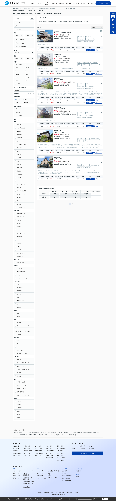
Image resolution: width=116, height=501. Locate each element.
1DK (17, 67)
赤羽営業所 (49, 453)
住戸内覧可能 (20, 392)
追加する (98, 50)
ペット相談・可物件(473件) (77, 432)
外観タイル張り (21, 262)
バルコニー (19, 230)
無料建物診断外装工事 (53, 471)
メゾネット (19, 223)
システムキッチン (21, 275)
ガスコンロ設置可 (21, 191)
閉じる (105, 499)
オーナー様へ (40, 471)
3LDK (27, 77)
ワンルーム (19, 64)
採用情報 (68, 3)
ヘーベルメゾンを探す (28, 471)
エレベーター (20, 240)
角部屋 (18, 417)
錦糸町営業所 (49, 458)
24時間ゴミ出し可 (21, 388)
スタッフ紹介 (83, 448)
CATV (18, 347)
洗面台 (18, 297)
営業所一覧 (82, 446)
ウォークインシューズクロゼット (23, 331)
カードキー (19, 181)
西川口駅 (80, 21)
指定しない (19, 99)
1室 (54, 197)
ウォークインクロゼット (23, 326)
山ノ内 (59, 78)
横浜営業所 (60, 446)
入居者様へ (65, 471)
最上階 (18, 411)
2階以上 (19, 404)
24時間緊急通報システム (23, 369)
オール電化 (19, 236)
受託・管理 (40, 473)
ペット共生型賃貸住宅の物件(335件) (23, 434)
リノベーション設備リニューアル (52, 474)
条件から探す (16, 478)
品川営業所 (16, 448)
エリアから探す (17, 471)
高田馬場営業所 (28, 451)
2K (17, 71)
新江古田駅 (69, 21)
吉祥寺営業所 (16, 455)
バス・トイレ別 (21, 284)
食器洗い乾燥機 (21, 271)
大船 (59, 157)
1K (27, 64)
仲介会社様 (76, 3)
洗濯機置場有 (20, 256)
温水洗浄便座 (20, 294)
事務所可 (19, 151)
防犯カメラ (19, 376)
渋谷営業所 (16, 446)
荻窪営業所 (27, 455)
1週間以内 (25, 102)
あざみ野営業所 (61, 448)
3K (27, 74)
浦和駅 (40, 21)
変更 (32, 18)
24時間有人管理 (21, 382)
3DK (17, 77)
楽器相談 (19, 131)
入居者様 (54, 3)
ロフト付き (19, 220)
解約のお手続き (66, 478)
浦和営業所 (60, 453)
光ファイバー (20, 350)
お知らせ (74, 448)
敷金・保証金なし (20, 39)
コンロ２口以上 (21, 268)
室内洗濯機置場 (21, 213)
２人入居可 (19, 154)
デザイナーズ (20, 141)
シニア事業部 (60, 460)
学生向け (19, 197)
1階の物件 (19, 407)
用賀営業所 (27, 446)
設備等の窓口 (65, 473)
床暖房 (18, 316)
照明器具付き (20, 243)
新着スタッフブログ (87, 3)
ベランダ (19, 226)
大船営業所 (60, 451)
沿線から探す (16, 473)
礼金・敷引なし (20, 43)
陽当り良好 (19, 134)
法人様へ (78, 476)
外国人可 (19, 187)
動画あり (18, 112)
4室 (75, 197)
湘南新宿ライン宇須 (60, 114)
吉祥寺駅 (59, 21)
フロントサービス (21, 385)
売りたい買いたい (47, 3)
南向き (18, 414)
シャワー (19, 304)
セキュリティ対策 (52, 477)
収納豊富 (19, 334)
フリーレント (20, 177)
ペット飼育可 (20, 124)
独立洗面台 (19, 307)
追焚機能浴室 (20, 287)
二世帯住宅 (19, 174)
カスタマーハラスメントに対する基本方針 (67, 492)
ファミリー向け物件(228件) (69, 434)
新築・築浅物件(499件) (63, 432)
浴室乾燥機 (19, 290)
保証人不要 (19, 147)
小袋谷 (59, 54)
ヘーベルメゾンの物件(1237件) (32, 432)
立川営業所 (38, 446)
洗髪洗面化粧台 (21, 300)
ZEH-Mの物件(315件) (38, 434)
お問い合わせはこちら (88, 453)
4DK (27, 80)
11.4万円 (65, 194)
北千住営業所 (49, 455)
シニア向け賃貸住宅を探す (27, 474)
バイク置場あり (21, 249)
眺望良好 (19, 171)
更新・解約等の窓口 (67, 475)
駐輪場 (18, 246)
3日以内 (18, 102)
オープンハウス (21, 184)
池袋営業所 (38, 455)
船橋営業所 (60, 455)
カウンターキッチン (22, 278)
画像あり (18, 109)
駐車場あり (19, 401)
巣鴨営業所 (49, 446)
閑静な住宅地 (20, 138)
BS (17, 343)
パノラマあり (19, 115)
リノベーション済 (21, 144)
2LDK (17, 74)
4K (17, 80)
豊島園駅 (85, 21)
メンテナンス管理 (41, 478)
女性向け (19, 204)
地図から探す (16, 475)
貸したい (40, 3)
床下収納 (19, 322)
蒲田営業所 (16, 451)
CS (17, 340)
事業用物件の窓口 (66, 480)
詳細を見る (89, 50)
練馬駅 (45, 21)
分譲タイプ (19, 164)
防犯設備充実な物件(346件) (92, 432)
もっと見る (97, 94)
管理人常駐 (19, 167)
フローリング (20, 216)
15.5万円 (86, 194)
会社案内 (61, 3)
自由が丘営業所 (17, 453)
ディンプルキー (21, 372)
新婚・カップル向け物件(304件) (53, 434)
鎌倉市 (56, 31)
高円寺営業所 (27, 453)
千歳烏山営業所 (39, 453)
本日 (26, 99)
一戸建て (18, 29)
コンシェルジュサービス (23, 395)
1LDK (27, 67)
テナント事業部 (61, 458)
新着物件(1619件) (18, 432)
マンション (19, 25)
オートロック (20, 359)
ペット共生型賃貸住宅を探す (27, 487)
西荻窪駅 (75, 21)
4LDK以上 (18, 84)
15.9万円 (75, 194)
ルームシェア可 (21, 194)
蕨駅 (64, 21)
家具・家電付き (21, 253)
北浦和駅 (50, 21)
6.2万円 (54, 194)
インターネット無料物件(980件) (49, 432)
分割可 (18, 161)
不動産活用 (40, 475)
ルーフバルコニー (21, 233)
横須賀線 (57, 38)
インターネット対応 (22, 353)
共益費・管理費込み (21, 46)
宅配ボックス (20, 366)
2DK (27, 71)
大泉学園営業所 (50, 451)
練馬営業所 (49, 448)
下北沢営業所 (38, 448)
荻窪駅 (54, 21)
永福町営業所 (38, 451)
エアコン (19, 313)
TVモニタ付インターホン (23, 362)
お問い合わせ (104, 3)
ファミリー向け (21, 207)
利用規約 (40, 492)
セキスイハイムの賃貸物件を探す (27, 478)
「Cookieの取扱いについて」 (84, 499)
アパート (18, 22)
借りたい (33, 3)
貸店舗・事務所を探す (28, 481)
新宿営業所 (27, 448)
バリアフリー (20, 157)
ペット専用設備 (21, 128)
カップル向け (20, 200)
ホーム (73, 446)
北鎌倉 (62, 38)
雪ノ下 (59, 107)
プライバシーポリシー (49, 492)
